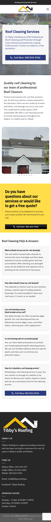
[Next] (48, 151)
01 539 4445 (20, 470)
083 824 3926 (15, 473)
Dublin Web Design (25, 519)
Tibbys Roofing (18, 484)
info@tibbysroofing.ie (17, 479)
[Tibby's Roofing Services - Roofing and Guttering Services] (25, 9)
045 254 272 (21, 467)
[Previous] (3, 151)
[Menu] (47, 9)
